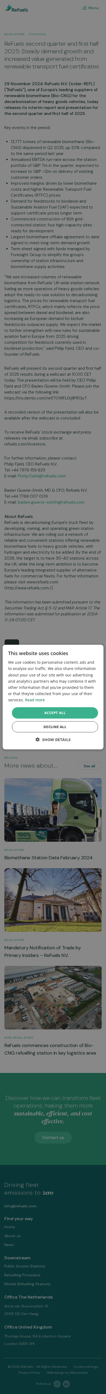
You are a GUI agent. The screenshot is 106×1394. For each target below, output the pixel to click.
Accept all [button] (55, 712)
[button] (53, 739)
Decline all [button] (54, 726)
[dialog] (53, 697)
